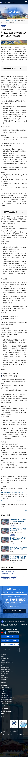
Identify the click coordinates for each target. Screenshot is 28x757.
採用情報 (3, 716)
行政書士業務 (4, 679)
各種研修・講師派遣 (5, 667)
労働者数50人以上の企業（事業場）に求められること (18, 538)
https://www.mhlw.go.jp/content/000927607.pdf (13, 492)
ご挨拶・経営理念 (5, 687)
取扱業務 (3, 654)
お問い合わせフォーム (14, 610)
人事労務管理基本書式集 (19, 576)
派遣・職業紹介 (4, 677)
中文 (22, 2)
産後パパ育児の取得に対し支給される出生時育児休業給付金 (18, 557)
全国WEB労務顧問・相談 (7, 671)
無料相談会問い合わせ (7, 711)
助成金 (2, 675)
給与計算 (3, 666)
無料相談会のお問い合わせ (9, 640)
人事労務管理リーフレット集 (7, 573)
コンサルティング (5, 658)
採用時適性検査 (4, 673)
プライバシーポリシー (19, 734)
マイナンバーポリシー (6, 734)
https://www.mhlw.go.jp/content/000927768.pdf (13, 500)
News (2, 713)
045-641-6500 (15, 599)
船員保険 (3, 664)
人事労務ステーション (13, 632)
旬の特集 (14, 21)
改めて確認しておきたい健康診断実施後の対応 (18, 529)
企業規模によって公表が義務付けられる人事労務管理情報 (18, 520)
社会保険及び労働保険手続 (7, 662)
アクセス (3, 691)
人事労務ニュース (10, 571)
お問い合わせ (9, 636)
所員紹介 (3, 689)
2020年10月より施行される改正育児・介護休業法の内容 (18, 548)
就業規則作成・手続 (5, 669)
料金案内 (3, 682)
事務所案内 (4, 685)
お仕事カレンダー (5, 578)
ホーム (2, 21)
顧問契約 (3, 656)
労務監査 (3, 660)
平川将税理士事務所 (9, 644)
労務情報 (8, 21)
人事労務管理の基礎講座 (6, 576)
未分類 (2, 571)
